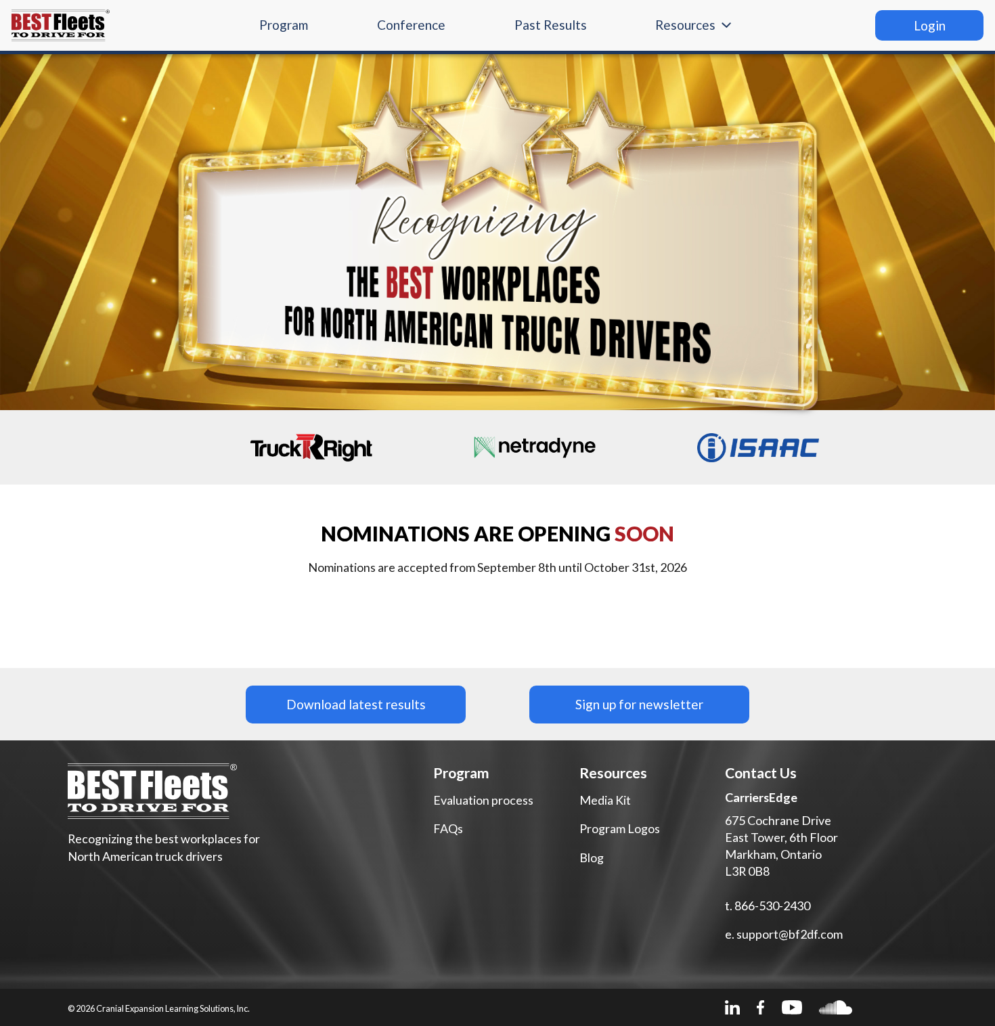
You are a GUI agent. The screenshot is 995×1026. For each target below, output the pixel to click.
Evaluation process (483, 800)
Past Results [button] (550, 24)
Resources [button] (685, 24)
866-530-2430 (772, 905)
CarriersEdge (761, 797)
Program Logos (619, 828)
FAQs (448, 828)
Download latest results (356, 704)
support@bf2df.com (789, 934)
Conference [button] (411, 24)
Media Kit (605, 800)
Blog (591, 857)
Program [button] (283, 24)
